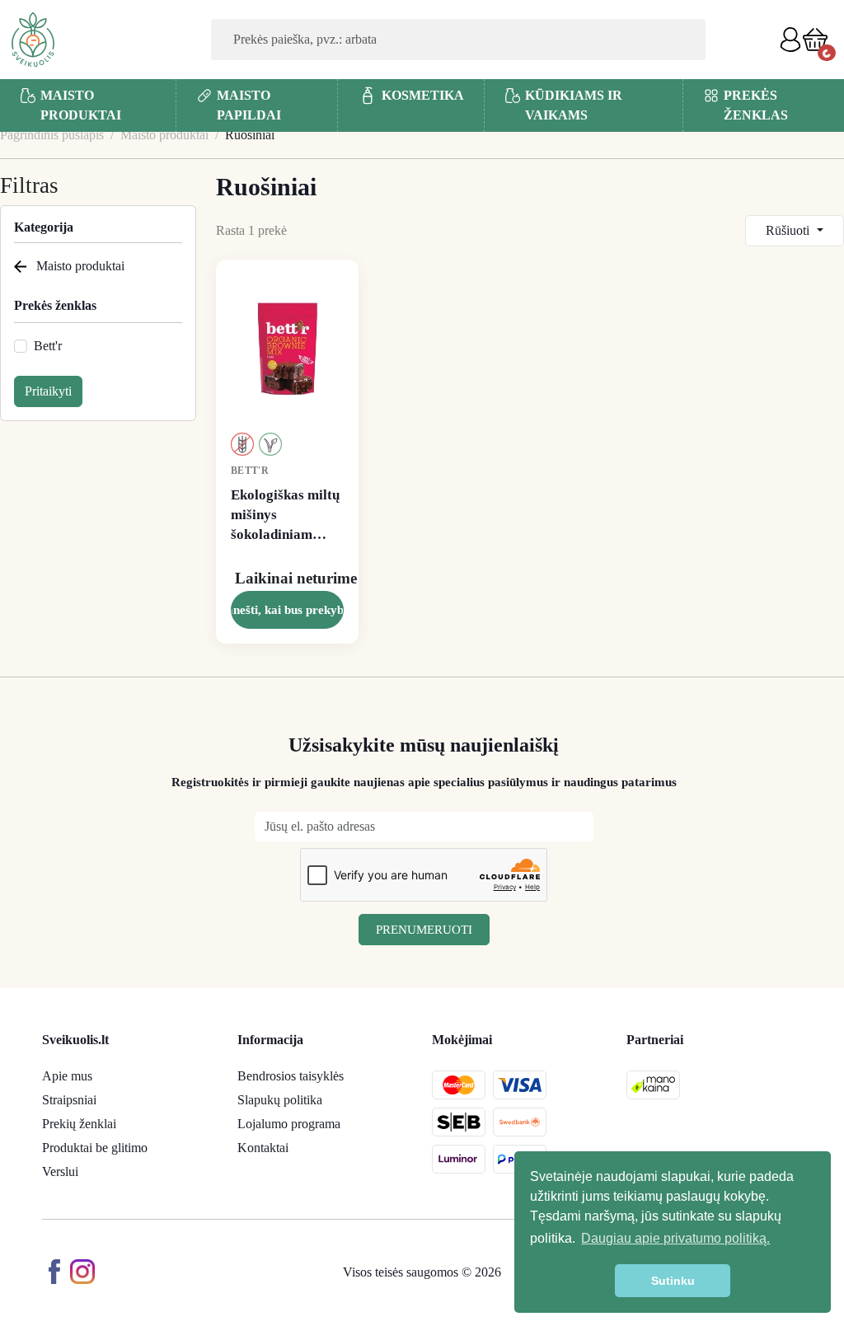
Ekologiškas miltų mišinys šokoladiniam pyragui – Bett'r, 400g (285, 515)
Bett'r (48, 346)
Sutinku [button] (673, 1280)
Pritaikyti (48, 391)
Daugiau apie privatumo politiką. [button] (675, 1238)
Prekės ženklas (55, 305)
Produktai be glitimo (95, 1148)
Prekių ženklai (79, 1124)
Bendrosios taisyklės (290, 1076)
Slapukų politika (279, 1100)
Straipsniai (69, 1100)
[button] (815, 39)
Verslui (60, 1171)
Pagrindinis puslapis (52, 135)
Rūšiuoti (789, 230)
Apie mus (67, 1076)
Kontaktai (262, 1148)
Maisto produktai (164, 135)
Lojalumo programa (288, 1124)
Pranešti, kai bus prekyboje (287, 609)
